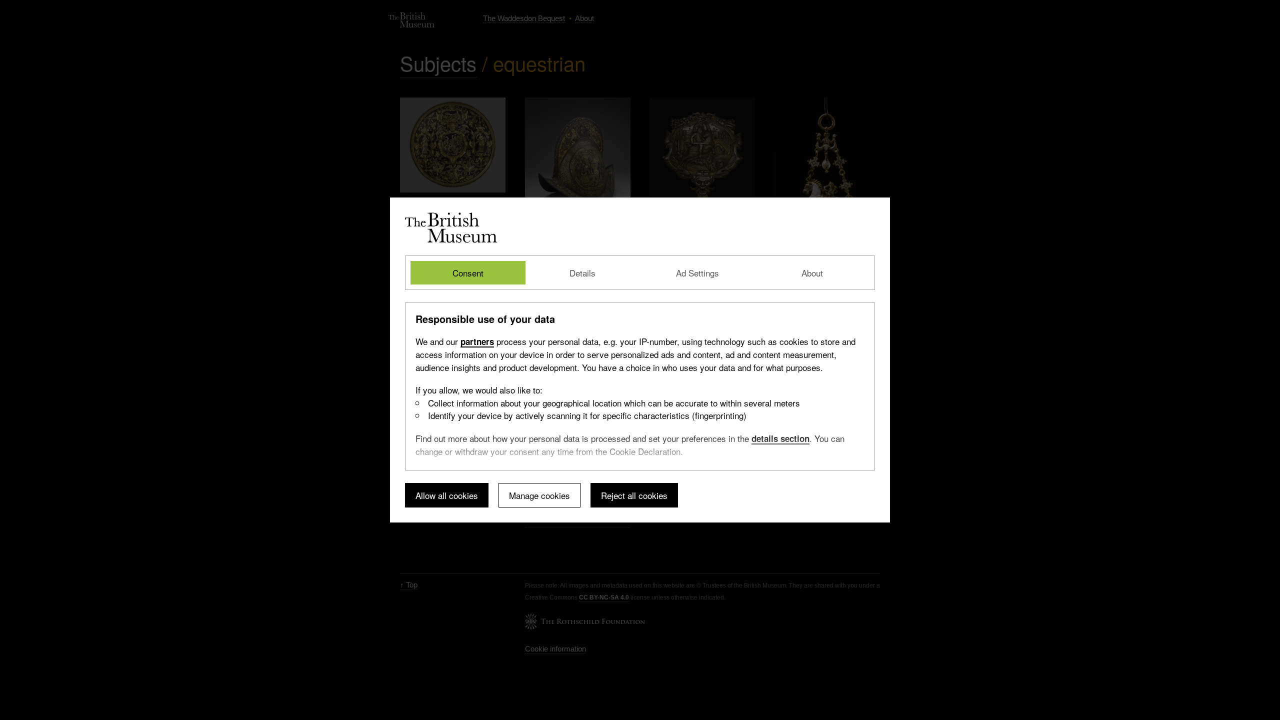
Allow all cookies (447, 495)
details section (781, 438)
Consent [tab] (468, 272)
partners (477, 342)
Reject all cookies (634, 495)
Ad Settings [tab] (697, 272)
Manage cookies (539, 495)
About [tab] (812, 272)
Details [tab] (583, 272)
